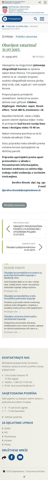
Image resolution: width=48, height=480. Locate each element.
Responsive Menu (39, 2)
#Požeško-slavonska (14, 205)
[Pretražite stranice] (35, 19)
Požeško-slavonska (26, 36)
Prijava (7, 444)
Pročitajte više (11, 291)
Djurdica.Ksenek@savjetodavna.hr (21, 190)
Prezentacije (10, 436)
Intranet (8, 440)
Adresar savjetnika (13, 417)
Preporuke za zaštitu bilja (17, 26)
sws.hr (24, 476)
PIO (6, 432)
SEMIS (7, 428)
